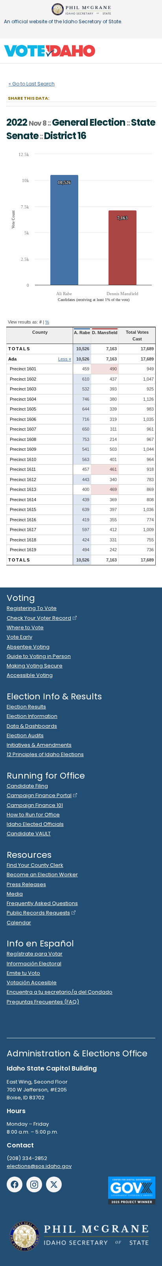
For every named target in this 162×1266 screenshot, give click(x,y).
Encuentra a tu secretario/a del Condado (59, 992)
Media (15, 894)
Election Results (26, 706)
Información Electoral (34, 963)
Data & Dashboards (32, 726)
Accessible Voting (30, 675)
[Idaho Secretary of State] (81, 9)
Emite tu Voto (23, 973)
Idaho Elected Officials (35, 824)
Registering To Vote (32, 608)
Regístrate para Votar (35, 953)
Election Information (32, 716)
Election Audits (25, 735)
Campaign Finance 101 (35, 805)
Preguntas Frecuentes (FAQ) (43, 1002)
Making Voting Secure (35, 665)
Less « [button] (64, 359)
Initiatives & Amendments (39, 745)
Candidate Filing (27, 786)
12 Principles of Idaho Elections (45, 754)
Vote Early (19, 637)
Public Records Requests (38, 913)
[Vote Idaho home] (49, 50)
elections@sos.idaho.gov (39, 1166)
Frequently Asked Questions (42, 903)
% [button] (47, 322)
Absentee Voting (28, 647)
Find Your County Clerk (35, 865)
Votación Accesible (32, 982)
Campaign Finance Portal (39, 795)
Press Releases (26, 884)
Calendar (19, 922)
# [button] (40, 322)
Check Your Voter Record (39, 618)
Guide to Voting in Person (39, 656)
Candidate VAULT (29, 833)
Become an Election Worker (42, 874)
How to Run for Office (33, 814)
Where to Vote (25, 627)
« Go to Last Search (32, 83)
